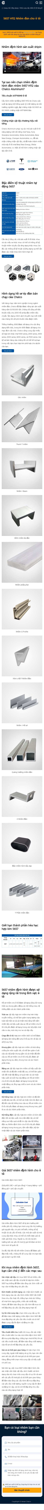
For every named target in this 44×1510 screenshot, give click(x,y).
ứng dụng (15, 8)
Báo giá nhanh (8, 115)
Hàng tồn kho (29, 32)
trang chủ (7, 8)
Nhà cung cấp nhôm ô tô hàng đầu (32, 8)
